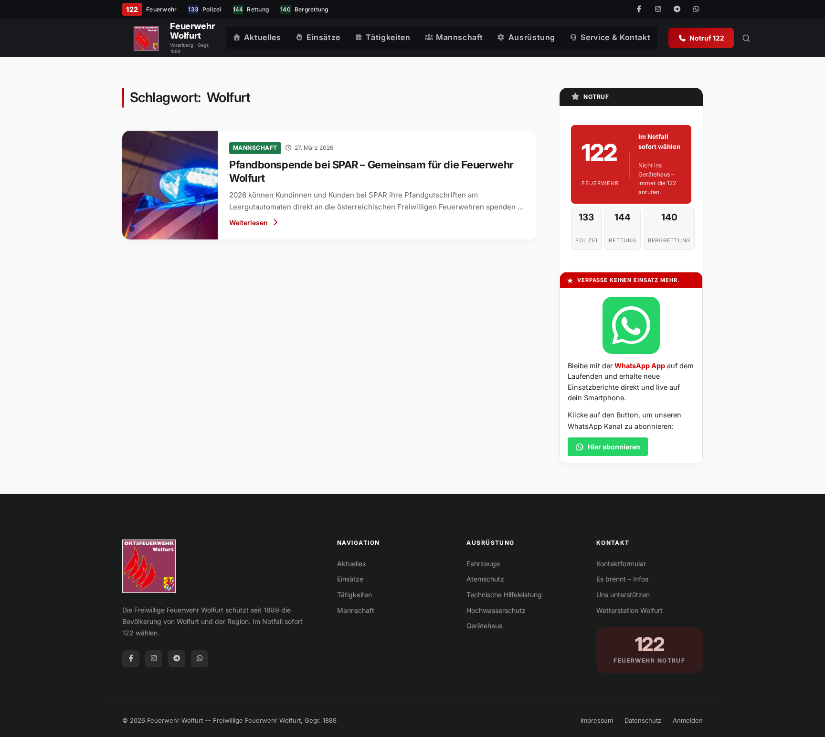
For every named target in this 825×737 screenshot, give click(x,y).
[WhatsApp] (696, 9)
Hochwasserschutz (496, 610)
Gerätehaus (484, 626)
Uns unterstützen (623, 595)
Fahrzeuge (483, 564)
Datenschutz (642, 720)
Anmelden (688, 720)
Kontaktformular (621, 564)
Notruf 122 (706, 38)
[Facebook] (638, 9)
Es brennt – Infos (622, 579)
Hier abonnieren (614, 447)
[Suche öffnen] (746, 38)
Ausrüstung (531, 37)
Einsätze (323, 37)
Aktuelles (262, 37)
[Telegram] (677, 9)
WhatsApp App (639, 366)
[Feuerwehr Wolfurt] (146, 38)
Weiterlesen (248, 222)
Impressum (597, 720)
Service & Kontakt (615, 37)
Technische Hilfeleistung (504, 595)
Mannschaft (459, 37)
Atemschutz (485, 579)
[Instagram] (658, 9)
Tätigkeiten (388, 37)
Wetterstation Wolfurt (629, 610)
